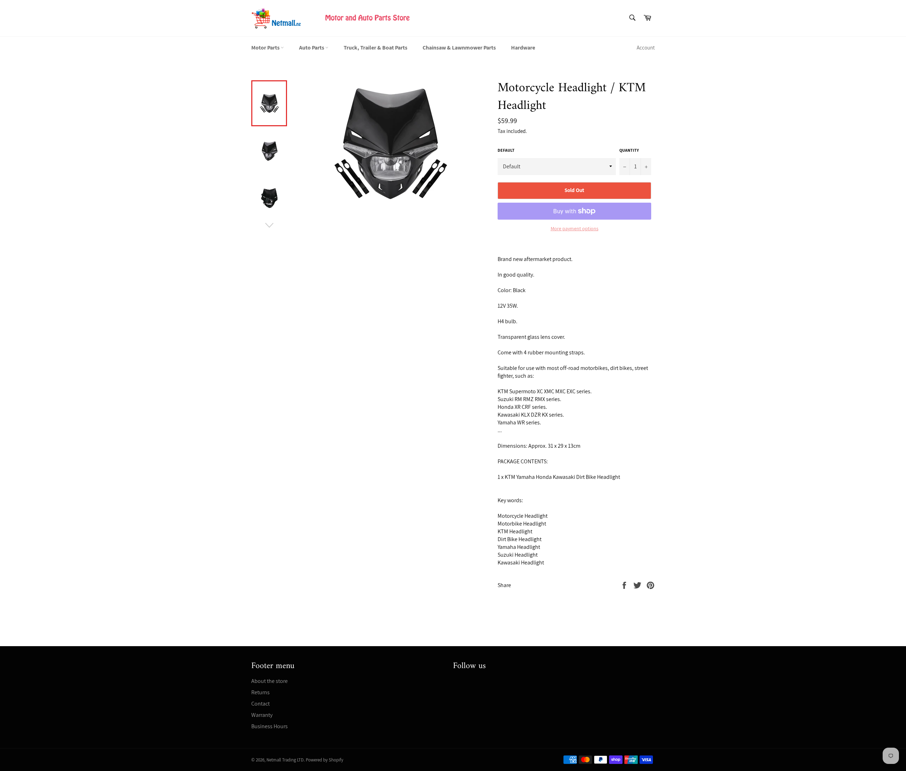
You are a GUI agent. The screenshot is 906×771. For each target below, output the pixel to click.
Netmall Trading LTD (285, 760)
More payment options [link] (574, 228)
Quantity (629, 150)
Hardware (523, 47)
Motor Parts (266, 47)
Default (506, 150)
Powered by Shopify (324, 760)
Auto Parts (312, 47)
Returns (260, 692)
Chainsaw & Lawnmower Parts (459, 47)
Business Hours (269, 726)
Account (646, 47)
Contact (260, 703)
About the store (269, 681)
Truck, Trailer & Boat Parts (375, 47)
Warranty (262, 715)
